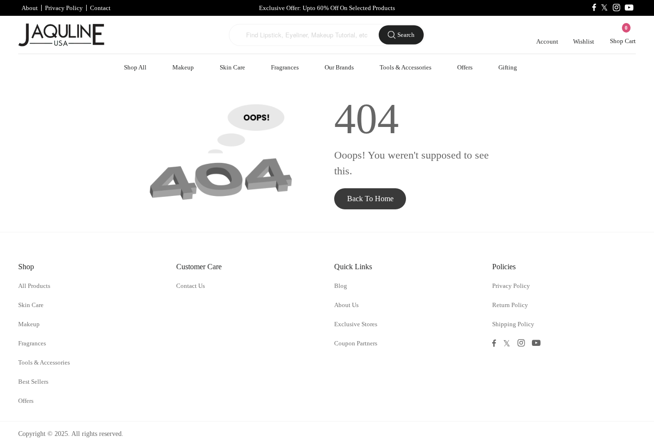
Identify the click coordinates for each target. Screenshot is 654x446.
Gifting (507, 67)
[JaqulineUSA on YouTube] (629, 8)
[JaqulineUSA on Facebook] (594, 8)
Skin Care (232, 67)
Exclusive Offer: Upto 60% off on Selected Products (327, 7)
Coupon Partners (355, 343)
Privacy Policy (64, 8)
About (30, 8)
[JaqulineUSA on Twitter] (604, 8)
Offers (465, 67)
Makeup (183, 67)
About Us (346, 305)
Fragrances (285, 67)
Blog (340, 285)
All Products (34, 285)
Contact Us (190, 285)
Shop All (135, 67)
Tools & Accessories (405, 67)
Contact (100, 8)
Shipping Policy (513, 324)
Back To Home (370, 198)
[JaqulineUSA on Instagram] (616, 8)
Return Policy (510, 305)
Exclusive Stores (355, 324)
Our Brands (339, 67)
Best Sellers (33, 381)
